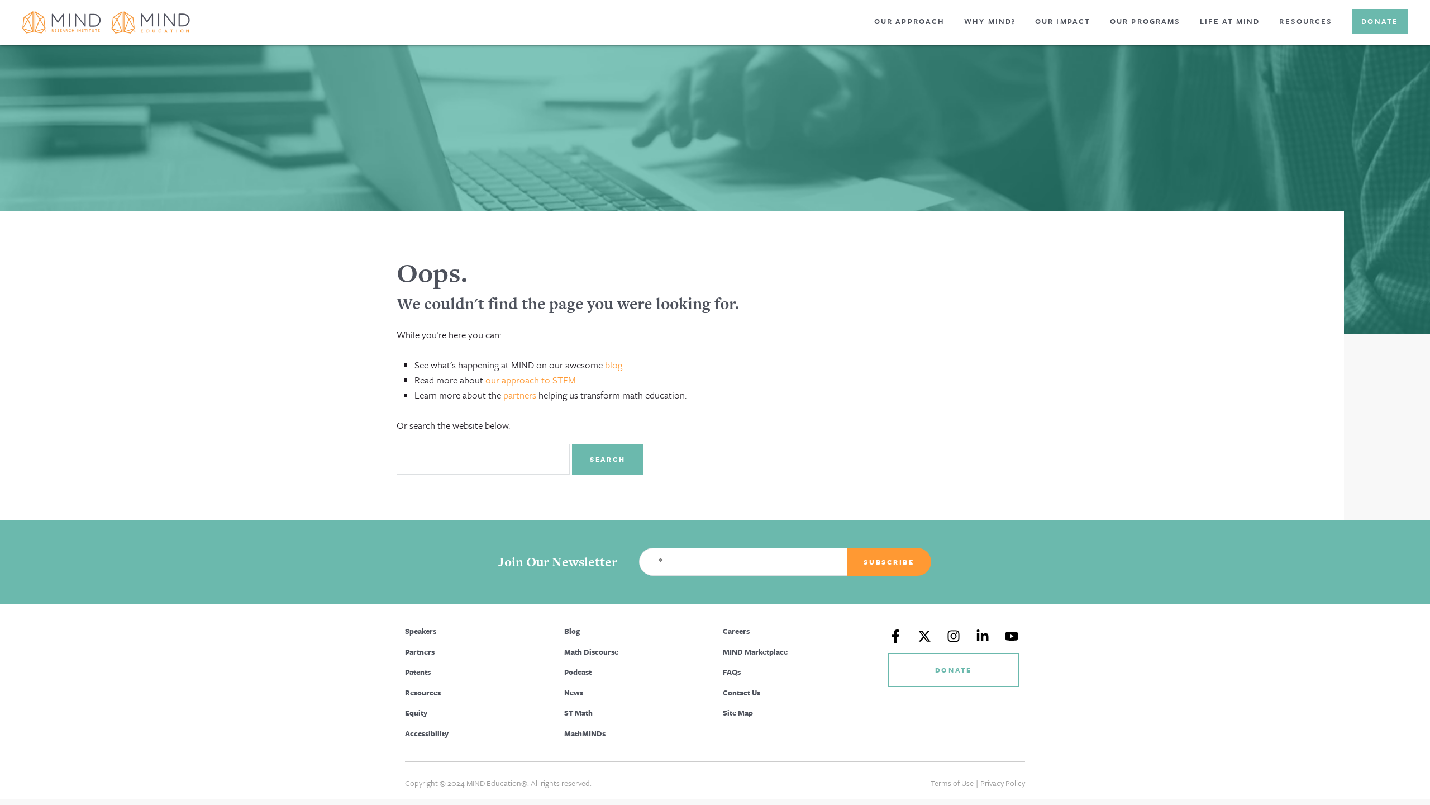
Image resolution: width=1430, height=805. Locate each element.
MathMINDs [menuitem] (585, 733)
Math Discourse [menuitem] (591, 651)
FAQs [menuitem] (732, 672)
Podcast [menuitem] (578, 672)
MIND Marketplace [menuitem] (755, 651)
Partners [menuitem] (420, 651)
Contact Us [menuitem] (741, 692)
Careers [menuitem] (736, 631)
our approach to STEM (530, 380)
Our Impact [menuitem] (1062, 21)
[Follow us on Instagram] (953, 636)
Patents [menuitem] (418, 672)
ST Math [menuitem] (578, 712)
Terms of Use (952, 783)
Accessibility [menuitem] (427, 733)
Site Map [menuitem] (738, 712)
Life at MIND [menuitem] (1230, 21)
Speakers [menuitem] (420, 631)
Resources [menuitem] (1305, 21)
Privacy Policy (1002, 783)
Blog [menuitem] (572, 631)
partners (519, 395)
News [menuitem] (573, 692)
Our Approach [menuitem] (909, 21)
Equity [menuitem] (416, 712)
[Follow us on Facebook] (895, 636)
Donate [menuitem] (1379, 21)
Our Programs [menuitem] (1145, 21)
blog (613, 365)
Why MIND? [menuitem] (990, 21)
